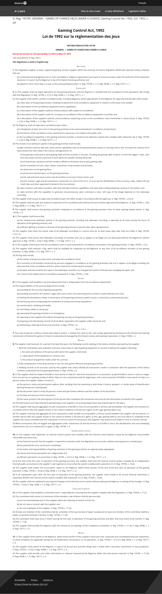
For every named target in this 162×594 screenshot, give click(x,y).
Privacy (34, 580)
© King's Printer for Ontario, (31, 584)
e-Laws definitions (114, 11)
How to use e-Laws (90, 11)
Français (142, 3)
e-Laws (20, 11)
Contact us (48, 580)
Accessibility (20, 580)
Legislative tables (137, 11)
